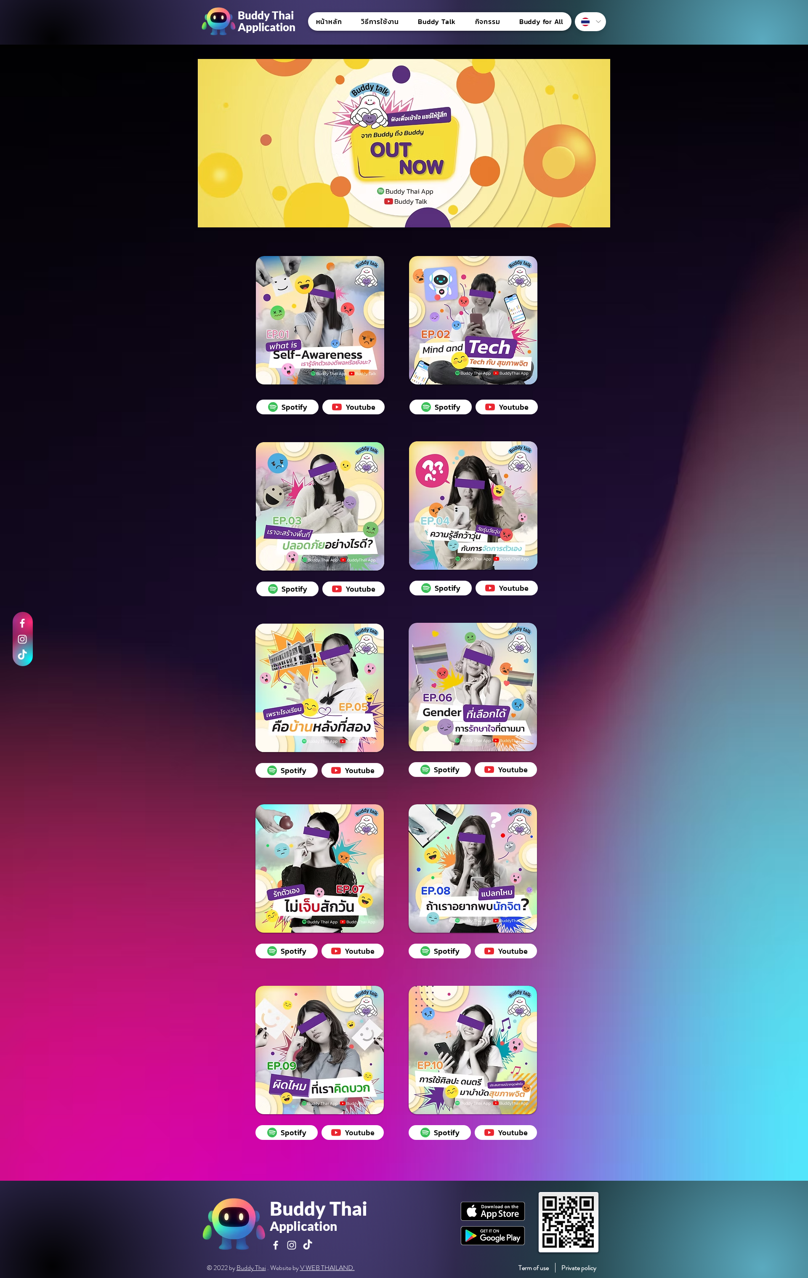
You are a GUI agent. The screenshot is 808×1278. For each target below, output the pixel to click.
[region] (320, 321)
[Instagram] (22, 639)
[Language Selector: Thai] (590, 21)
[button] (437, 21)
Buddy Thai (251, 1268)
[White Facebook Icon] (22, 623)
